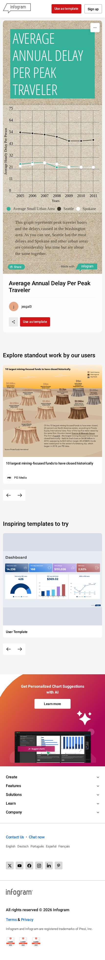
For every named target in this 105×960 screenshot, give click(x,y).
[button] (32, 208)
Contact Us (15, 837)
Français (64, 846)
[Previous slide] (8, 495)
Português (37, 846)
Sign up (93, 9)
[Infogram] (17, 8)
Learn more (52, 704)
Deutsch (23, 846)
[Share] (13, 322)
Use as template (66, 9)
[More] (95, 27)
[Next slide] (19, 495)
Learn (11, 803)
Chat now (37, 837)
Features (13, 785)
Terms (11, 919)
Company (14, 812)
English (10, 846)
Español (51, 846)
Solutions (13, 794)
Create (11, 777)
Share (17, 267)
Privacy (27, 919)
